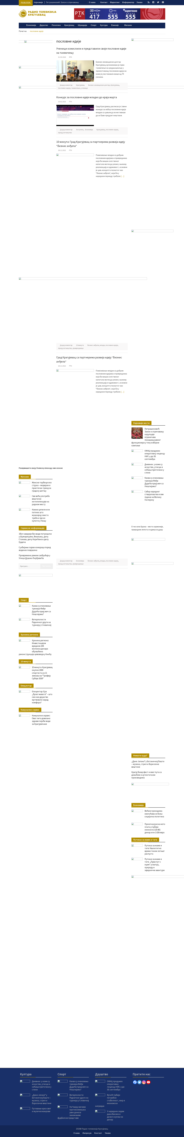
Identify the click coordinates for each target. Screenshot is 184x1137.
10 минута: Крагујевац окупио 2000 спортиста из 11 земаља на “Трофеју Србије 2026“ (42, 673)
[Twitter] (139, 1082)
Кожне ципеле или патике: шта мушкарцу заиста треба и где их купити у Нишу (41, 515)
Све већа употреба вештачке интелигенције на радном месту (41, 500)
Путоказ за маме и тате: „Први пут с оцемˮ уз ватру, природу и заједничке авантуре (155, 864)
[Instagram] (144, 1082)
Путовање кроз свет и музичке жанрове (41, 1110)
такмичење (75, 88)
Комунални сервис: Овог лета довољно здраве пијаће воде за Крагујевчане (41, 719)
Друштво (44, 25)
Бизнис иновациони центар (99, 85)
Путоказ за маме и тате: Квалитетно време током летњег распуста (155, 849)
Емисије (115, 25)
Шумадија (82, 25)
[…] (122, 176)
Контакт (104, 2)
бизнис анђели (93, 345)
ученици (84, 88)
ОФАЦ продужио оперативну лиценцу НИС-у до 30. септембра (155, 454)
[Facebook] (135, 1082)
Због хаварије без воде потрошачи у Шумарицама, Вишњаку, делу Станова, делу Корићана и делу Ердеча (35, 537)
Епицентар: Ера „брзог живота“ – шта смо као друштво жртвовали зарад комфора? (42, 697)
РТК (70, 101)
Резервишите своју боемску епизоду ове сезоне (41, 468)
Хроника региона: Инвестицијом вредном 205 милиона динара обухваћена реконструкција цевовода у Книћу (35, 647)
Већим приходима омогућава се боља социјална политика (154, 814)
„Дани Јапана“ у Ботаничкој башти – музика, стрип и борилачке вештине (147, 764)
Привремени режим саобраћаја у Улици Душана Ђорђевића (34, 557)
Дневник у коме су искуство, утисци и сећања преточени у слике (154, 468)
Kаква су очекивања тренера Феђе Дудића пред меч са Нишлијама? (154, 482)
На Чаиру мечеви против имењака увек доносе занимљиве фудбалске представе (72, 1112)
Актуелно (79, 129)
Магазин (128, 25)
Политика (56, 25)
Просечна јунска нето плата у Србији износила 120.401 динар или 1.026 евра (155, 828)
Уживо (139, 2)
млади (102, 345)
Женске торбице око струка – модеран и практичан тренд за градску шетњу (42, 486)
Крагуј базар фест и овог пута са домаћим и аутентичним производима (146, 775)
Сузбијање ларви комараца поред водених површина (35, 549)
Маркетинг (115, 2)
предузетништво (65, 132)
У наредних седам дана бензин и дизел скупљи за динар (115, 1115)
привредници (78, 348)
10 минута (80, 345)
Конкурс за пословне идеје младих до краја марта (86, 97)
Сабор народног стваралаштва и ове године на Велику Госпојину (154, 495)
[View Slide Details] (141, 547)
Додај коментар (66, 85)
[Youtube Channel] (148, 1082)
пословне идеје (64, 88)
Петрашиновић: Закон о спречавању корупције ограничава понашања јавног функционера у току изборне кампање (147, 437)
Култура (104, 25)
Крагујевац (69, 25)
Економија (31, 25)
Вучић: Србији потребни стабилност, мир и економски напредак (110, 1100)
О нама (92, 2)
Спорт (93, 25)
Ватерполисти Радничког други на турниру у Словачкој (41, 622)
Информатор (128, 2)
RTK (70, 57)
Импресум (86, 1133)
